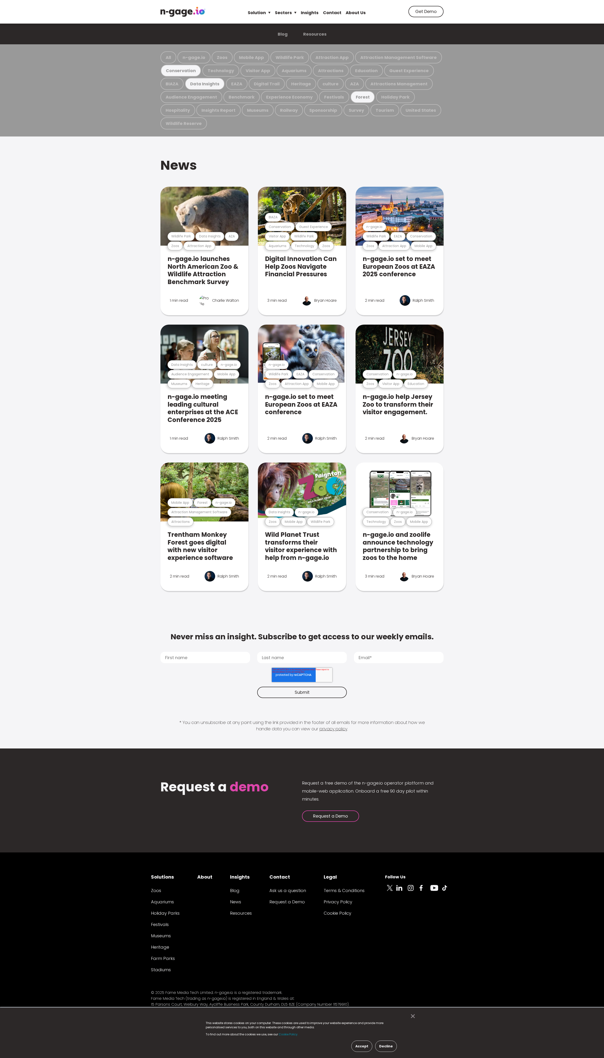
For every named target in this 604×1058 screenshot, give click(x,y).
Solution (257, 13)
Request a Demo (330, 816)
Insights (310, 13)
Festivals (334, 97)
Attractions (331, 71)
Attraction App (332, 57)
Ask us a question (287, 890)
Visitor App (258, 71)
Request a (214, 787)
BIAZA (172, 84)
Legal (330, 877)
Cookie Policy (337, 913)
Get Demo (426, 11)
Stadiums (161, 970)
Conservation (181, 71)
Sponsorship (323, 110)
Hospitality (178, 110)
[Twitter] (390, 890)
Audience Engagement (191, 97)
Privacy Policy (338, 902)
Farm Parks (163, 958)
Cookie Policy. (288, 1034)
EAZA (236, 84)
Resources (315, 34)
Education (366, 71)
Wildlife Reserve (184, 123)
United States (421, 110)
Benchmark (242, 97)
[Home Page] (182, 12)
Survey (356, 110)
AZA (354, 84)
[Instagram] (413, 890)
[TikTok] (447, 890)
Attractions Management (399, 84)
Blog (283, 34)
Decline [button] (386, 1046)
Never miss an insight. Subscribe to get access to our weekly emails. (302, 636)
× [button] (411, 1016)
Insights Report (218, 110)
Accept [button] (361, 1046)
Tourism (385, 110)
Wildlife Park (290, 57)
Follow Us (395, 877)
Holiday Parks (165, 913)
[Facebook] (424, 890)
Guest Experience (409, 71)
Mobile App (251, 57)
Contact (332, 13)
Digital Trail (267, 84)
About (204, 877)
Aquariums (294, 71)
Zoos (222, 57)
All (168, 57)
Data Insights (204, 84)
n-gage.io (194, 57)
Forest (363, 97)
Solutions (162, 877)
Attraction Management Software (398, 57)
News (178, 165)
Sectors (283, 13)
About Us (356, 13)
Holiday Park (395, 97)
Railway (289, 110)
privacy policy (333, 729)
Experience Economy (289, 97)
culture (331, 84)
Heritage (301, 84)
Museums (257, 110)
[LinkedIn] (402, 890)
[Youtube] (436, 890)
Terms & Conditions (344, 890)
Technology (221, 71)
